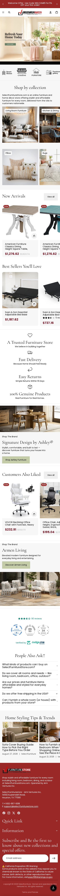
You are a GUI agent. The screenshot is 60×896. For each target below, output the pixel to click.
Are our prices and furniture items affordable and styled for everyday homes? (24, 684)
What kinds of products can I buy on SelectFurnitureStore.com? (24, 666)
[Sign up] (54, 858)
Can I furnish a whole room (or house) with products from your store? (29, 701)
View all (50, 196)
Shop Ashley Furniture (15, 459)
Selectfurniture (25, 884)
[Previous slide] (3, 4)
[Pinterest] (18, 813)
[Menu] (3, 12)
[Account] (50, 12)
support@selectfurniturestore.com (21, 806)
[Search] (9, 12)
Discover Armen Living (16, 564)
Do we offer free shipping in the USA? (25, 693)
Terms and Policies (30, 892)
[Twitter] (13, 813)
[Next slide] (57, 4)
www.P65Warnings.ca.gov (40, 877)
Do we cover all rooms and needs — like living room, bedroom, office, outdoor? (26, 674)
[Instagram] (8, 813)
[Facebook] (4, 813)
